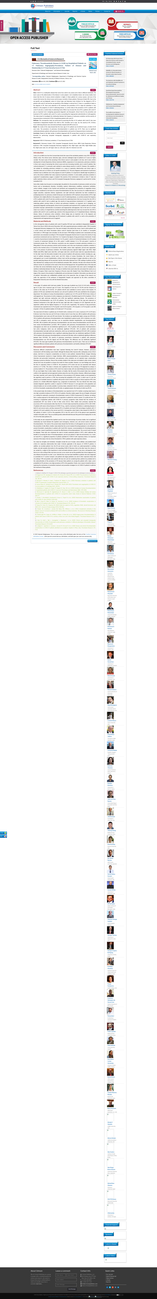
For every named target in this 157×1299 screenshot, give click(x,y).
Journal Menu (92, 54)
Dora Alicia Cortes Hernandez (111, 1061)
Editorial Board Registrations (116, 251)
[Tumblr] (118, 1)
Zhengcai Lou (111, 331)
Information (57, 11)
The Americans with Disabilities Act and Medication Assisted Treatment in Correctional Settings (115, 82)
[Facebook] (122, 1)
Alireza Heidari (112, 1138)
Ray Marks (110, 475)
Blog (106, 1)
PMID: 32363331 (110, 120)
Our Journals (109, 1274)
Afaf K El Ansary (112, 1199)
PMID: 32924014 (110, 108)
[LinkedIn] (120, 1)
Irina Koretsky (111, 844)
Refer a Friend (112, 265)
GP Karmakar (111, 903)
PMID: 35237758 (110, 100)
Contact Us (107, 11)
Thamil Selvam (112, 388)
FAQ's (103, 1)
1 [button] (106, 215)
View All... (123, 218)
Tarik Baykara (111, 404)
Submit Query (93, 541)
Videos (90, 11)
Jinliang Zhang (112, 830)
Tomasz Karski (112, 374)
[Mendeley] (125, 1)
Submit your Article (113, 255)
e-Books (83, 11)
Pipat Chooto (111, 508)
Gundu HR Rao (112, 890)
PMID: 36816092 (110, 76)
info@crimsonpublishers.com (89, 1284)
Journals (67, 11)
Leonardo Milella (112, 750)
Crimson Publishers (108, 1294)
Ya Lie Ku (110, 344)
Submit (109, 147)
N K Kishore (111, 553)
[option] (115, 173)
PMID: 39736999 (110, 66)
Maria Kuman (111, 675)
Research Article (38, 54)
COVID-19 (120, 11)
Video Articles (109, 1278)
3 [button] (111, 215)
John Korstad (111, 816)
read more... (39, 1284)
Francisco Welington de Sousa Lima (111, 1000)
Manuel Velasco (112, 689)
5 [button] (110, 218)
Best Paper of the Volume (115, 258)
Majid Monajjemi (112, 705)
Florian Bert (111, 1016)
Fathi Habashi (111, 1045)
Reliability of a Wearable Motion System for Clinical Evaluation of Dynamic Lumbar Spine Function (114, 72)
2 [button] (108, 215)
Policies (97, 11)
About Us (47, 11)
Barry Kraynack (112, 1108)
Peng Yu (110, 522)
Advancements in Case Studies (115, 180)
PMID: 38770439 (110, 86)
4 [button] (113, 215)
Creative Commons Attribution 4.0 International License (58, 1296)
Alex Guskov (111, 1152)
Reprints (75, 11)
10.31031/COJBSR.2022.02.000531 (42, 84)
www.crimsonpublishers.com (78, 1296)
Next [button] (127, 173)
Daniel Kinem (111, 1077)
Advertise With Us (113, 268)
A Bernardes (111, 1213)
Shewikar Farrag (112, 459)
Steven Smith (111, 417)
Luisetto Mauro (112, 720)
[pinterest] (114, 1)
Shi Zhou (110, 445)
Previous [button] (103, 173)
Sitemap (110, 1)
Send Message (72, 1289)
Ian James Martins (115, 173)
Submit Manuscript (111, 1276)
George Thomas (112, 935)
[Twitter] (116, 1)
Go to (93, 90)
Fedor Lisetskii (112, 1031)
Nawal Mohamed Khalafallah (111, 538)
